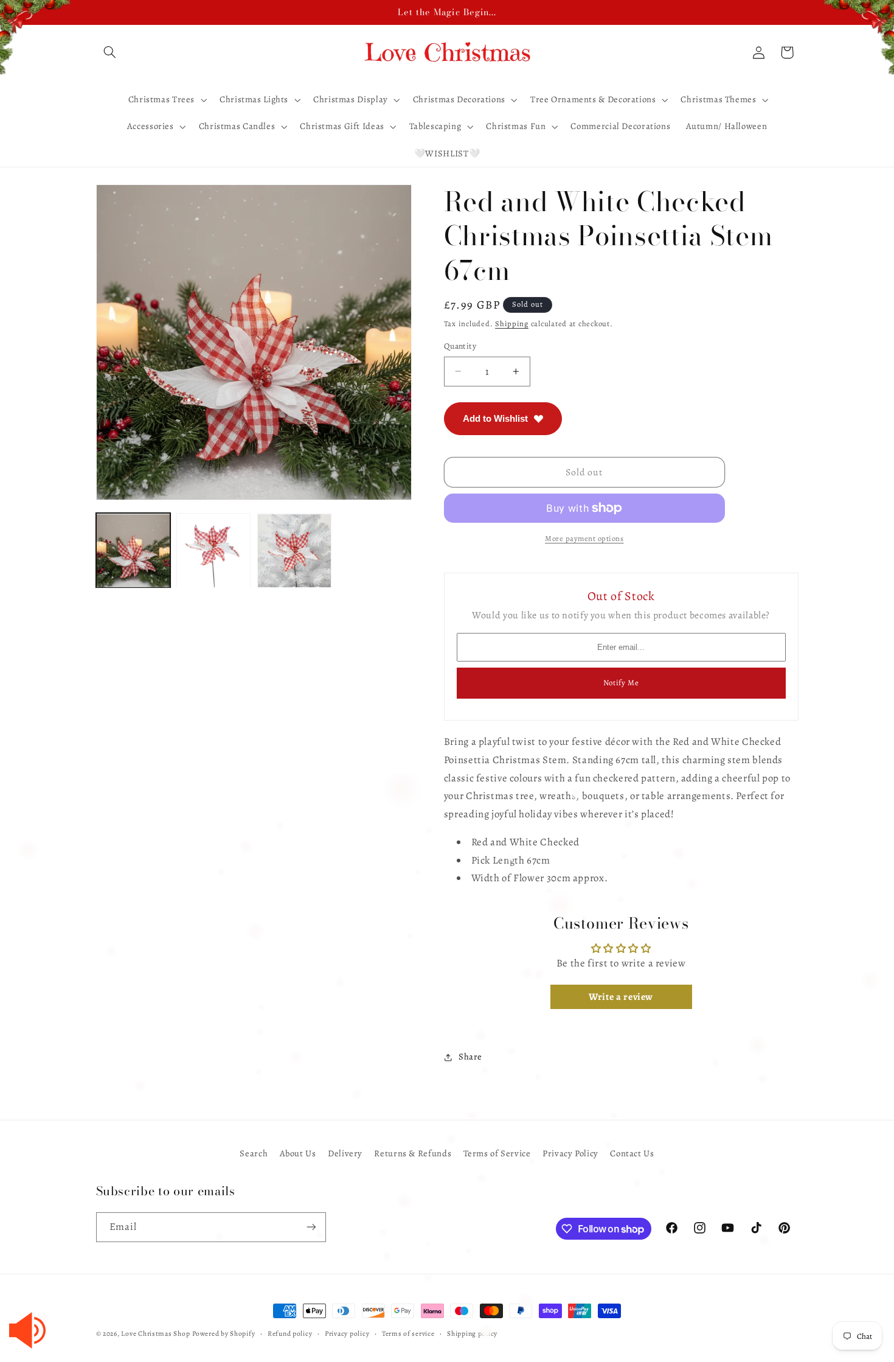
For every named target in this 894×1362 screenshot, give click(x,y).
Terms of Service (497, 1153)
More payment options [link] (584, 538)
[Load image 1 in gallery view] (133, 551)
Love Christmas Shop (155, 1333)
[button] (110, 52)
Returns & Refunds (412, 1153)
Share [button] (470, 1057)
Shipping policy (472, 1333)
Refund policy (290, 1333)
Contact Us (632, 1153)
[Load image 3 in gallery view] (294, 551)
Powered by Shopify (223, 1333)
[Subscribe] (311, 1227)
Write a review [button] (621, 997)
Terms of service (408, 1333)
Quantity (460, 346)
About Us (298, 1153)
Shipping (511, 324)
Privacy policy (347, 1333)
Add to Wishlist (495, 418)
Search (254, 1153)
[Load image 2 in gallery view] (213, 551)
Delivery (345, 1153)
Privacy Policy (570, 1153)
